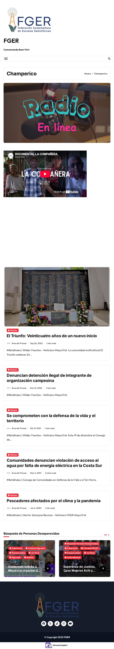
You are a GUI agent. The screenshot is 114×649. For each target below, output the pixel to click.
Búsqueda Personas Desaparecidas (27, 543)
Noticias (13, 330)
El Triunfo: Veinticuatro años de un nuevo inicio (52, 335)
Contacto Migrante (91, 548)
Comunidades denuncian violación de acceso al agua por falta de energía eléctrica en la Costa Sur (54, 463)
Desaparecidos (18, 553)
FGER (11, 40)
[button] (107, 558)
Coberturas (17, 548)
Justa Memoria (18, 557)
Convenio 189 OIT (35, 548)
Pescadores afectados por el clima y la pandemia (53, 500)
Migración (71, 557)
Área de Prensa (19, 343)
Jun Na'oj (35, 553)
